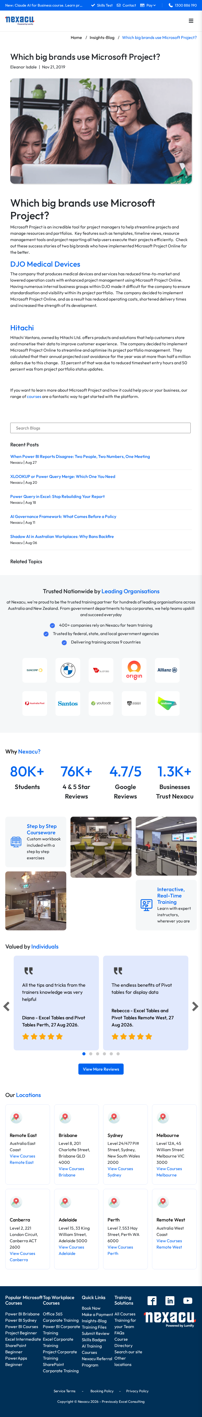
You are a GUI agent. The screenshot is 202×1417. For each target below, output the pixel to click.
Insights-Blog (94, 1320)
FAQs (119, 1332)
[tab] (83, 1053)
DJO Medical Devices (45, 263)
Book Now (91, 1308)
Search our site (128, 1351)
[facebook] (152, 1301)
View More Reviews (101, 1069)
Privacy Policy (137, 1391)
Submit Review (95, 1333)
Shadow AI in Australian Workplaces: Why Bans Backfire (62, 536)
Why (23, 751)
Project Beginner (21, 1332)
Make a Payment (97, 1314)
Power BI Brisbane (22, 1313)
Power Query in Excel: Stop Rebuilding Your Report (57, 496)
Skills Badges (94, 1339)
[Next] (196, 1007)
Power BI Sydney (21, 1320)
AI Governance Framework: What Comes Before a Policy (63, 516)
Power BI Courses (21, 1326)
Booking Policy (102, 1391)
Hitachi (22, 327)
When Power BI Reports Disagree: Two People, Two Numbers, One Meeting (80, 456)
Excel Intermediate (23, 1339)
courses (34, 396)
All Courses (124, 1313)
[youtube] (187, 1301)
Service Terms (64, 1391)
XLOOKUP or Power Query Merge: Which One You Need (62, 476)
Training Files (94, 1327)
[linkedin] (169, 1301)
